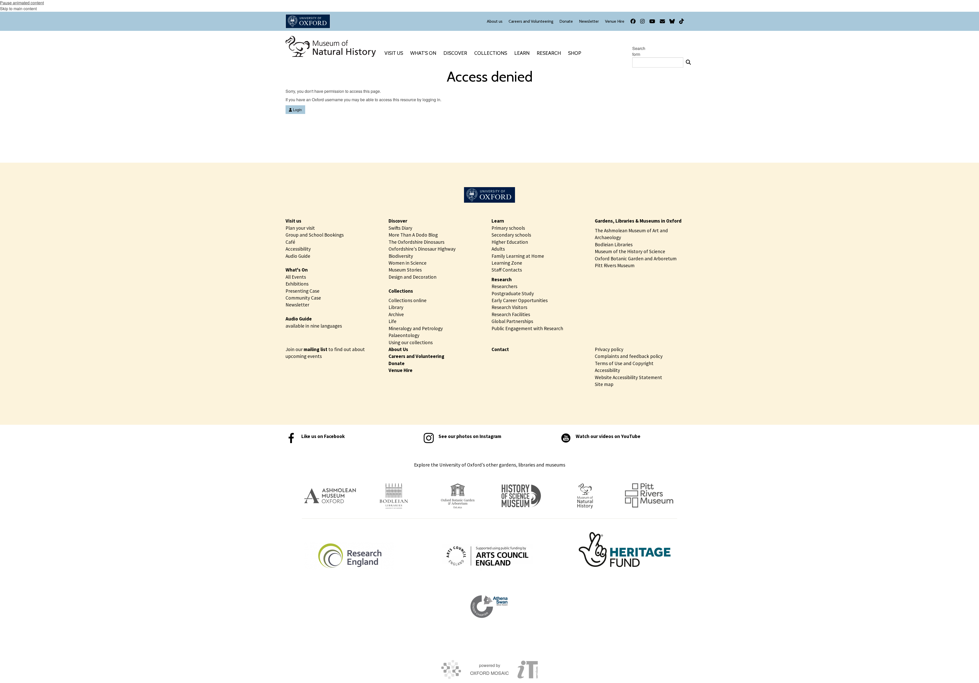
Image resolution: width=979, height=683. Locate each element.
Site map (604, 384)
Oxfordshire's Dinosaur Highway (422, 249)
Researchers (504, 286)
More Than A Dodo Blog (413, 235)
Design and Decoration (412, 277)
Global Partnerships (512, 321)
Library (396, 307)
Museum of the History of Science (630, 251)
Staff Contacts (507, 270)
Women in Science (408, 263)
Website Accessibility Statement (628, 377)
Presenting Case (302, 291)
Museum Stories (405, 270)
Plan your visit (300, 228)
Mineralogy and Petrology (416, 328)
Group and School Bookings (315, 235)
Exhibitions (297, 284)
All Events (296, 277)
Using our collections (411, 342)
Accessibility (298, 249)
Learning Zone (507, 263)
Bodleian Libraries (614, 244)
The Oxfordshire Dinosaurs (416, 242)
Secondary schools (511, 235)
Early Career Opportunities (520, 300)
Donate (397, 363)
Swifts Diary (400, 228)
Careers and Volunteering (416, 356)
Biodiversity (401, 256)
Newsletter (297, 305)
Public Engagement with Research (527, 328)
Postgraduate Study (513, 293)
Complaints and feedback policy (629, 356)
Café (290, 242)
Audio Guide (298, 256)
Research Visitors (509, 307)
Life (392, 321)
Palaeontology (404, 335)
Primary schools (508, 228)
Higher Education (510, 242)
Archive (396, 314)
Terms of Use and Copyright (624, 363)
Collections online (408, 300)
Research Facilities (511, 314)
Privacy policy (609, 349)
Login (297, 109)
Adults (498, 249)
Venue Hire (401, 370)
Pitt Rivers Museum (615, 265)
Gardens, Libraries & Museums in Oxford (638, 221)
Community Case (303, 298)
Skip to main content (18, 8)
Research (502, 279)
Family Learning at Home (518, 256)
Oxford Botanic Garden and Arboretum (636, 258)
